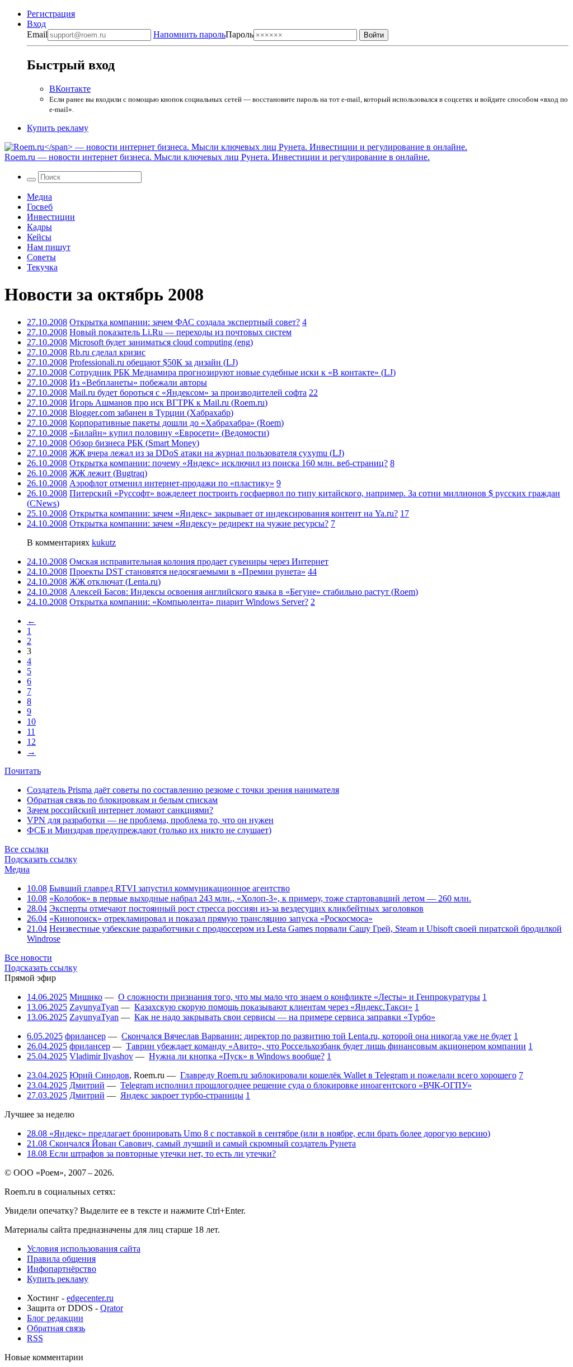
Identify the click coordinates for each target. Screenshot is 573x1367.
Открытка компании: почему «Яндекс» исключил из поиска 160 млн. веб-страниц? (228, 463)
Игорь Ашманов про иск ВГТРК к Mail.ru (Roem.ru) (168, 402)
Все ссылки (26, 849)
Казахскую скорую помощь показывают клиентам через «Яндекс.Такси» (273, 1007)
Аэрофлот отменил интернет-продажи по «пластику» (171, 483)
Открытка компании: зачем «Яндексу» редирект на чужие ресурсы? (198, 523)
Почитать (22, 771)
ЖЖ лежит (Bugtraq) (108, 473)
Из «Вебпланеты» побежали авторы (138, 382)
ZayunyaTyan (94, 1007)
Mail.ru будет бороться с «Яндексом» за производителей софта (188, 392)
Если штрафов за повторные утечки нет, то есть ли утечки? (151, 1153)
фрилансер (85, 1036)
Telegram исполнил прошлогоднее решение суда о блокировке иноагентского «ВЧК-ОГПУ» (296, 1085)
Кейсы (39, 237)
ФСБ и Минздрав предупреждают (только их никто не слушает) (149, 830)
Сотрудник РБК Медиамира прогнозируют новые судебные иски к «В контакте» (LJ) (232, 372)
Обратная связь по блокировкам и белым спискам (122, 800)
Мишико (85, 997)
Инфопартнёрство (61, 1269)
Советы (41, 257)
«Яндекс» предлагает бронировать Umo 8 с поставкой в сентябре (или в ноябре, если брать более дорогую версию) (258, 1133)
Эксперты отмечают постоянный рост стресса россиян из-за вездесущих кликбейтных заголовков (236, 908)
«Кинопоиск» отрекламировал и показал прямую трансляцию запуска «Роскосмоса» (211, 918)
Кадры (39, 227)
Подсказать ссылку (40, 859)
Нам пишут (49, 247)
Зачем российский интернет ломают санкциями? (120, 810)
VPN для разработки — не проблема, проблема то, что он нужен (150, 820)
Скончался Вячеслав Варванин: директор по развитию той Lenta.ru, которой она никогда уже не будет (316, 1036)
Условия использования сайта (83, 1248)
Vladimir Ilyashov (101, 1056)
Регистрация (51, 13)
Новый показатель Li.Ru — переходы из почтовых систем (180, 332)
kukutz (104, 542)
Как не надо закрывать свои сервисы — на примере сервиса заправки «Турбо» (284, 1017)
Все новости (28, 957)
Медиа (39, 196)
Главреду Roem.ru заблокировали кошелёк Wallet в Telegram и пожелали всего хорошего (348, 1075)
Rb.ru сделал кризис (107, 352)
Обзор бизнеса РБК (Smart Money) (134, 443)
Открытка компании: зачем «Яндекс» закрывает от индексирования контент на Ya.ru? (233, 513)
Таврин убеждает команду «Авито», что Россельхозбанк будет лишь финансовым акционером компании (326, 1046)
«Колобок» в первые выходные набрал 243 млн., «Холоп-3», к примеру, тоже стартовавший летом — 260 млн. (260, 898)
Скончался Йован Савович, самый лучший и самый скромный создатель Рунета (191, 1143)
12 (31, 741)
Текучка (42, 267)
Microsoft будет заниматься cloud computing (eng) (161, 342)
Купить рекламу (57, 128)
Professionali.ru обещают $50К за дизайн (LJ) (153, 362)
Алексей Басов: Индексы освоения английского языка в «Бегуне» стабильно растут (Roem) (243, 591)
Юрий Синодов (99, 1075)
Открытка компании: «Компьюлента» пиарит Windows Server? (188, 602)
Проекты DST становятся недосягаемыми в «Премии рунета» (187, 571)
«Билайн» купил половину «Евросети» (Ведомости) (169, 433)
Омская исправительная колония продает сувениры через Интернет (198, 561)
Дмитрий (87, 1085)
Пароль (203, 34)
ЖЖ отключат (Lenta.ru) (115, 581)
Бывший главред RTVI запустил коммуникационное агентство (169, 888)
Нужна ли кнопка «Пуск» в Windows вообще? (237, 1056)
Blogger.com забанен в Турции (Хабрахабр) (151, 412)
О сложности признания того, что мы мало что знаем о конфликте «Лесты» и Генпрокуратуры (299, 997)
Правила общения (61, 1258)
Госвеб (40, 207)
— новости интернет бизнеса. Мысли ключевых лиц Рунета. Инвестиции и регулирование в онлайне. (217, 157)
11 (31, 731)
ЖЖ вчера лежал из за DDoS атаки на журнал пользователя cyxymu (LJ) (206, 453)
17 (404, 513)
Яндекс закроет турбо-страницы (181, 1095)
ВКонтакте (70, 88)
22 (313, 392)
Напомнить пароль (189, 34)
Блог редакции (55, 1318)
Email (37, 34)
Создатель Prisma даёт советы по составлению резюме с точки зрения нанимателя (183, 790)
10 (31, 721)
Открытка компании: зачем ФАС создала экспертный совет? (184, 322)
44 (312, 571)
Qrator (111, 1308)
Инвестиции (51, 217)
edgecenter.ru (90, 1298)
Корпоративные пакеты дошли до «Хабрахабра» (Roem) (176, 423)
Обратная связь (56, 1328)
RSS (35, 1338)
